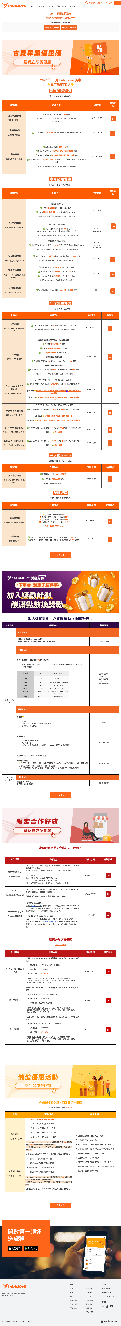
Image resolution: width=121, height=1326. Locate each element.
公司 (71, 6)
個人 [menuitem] (71, 1292)
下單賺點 (60, 795)
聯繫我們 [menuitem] (89, 1308)
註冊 (117, 3)
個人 (40, 6)
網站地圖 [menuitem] (89, 1312)
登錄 (38, 660)
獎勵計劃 (60, 6)
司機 (49, 6)
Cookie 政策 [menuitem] (106, 1292)
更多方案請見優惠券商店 (54, 526)
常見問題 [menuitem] (73, 1308)
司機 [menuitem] (71, 1296)
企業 (31, 6)
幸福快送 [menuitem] (89, 1292)
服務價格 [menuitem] (73, 1300)
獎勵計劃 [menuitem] (73, 1304)
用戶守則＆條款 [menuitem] (108, 1296)
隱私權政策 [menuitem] (106, 1288)
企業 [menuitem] (71, 1288)
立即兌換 (60, 555)
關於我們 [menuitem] (89, 1288)
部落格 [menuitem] (88, 1296)
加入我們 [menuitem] (89, 1304)
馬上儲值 (60, 1205)
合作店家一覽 (60, 945)
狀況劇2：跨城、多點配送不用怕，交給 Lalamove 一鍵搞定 (58, 420)
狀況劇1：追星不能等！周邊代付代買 (58, 416)
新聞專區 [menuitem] (89, 1300)
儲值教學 (68, 1107)
